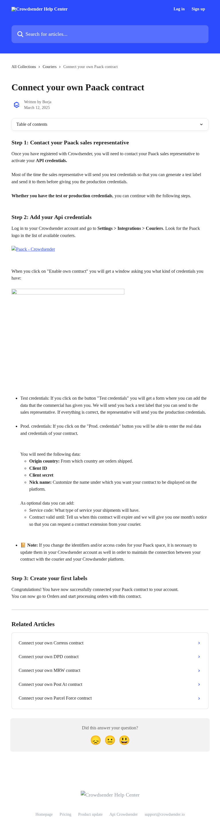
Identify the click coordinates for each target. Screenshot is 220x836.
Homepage (44, 814)
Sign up (198, 9)
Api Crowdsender (123, 814)
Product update (90, 814)
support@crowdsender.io (165, 814)
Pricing (65, 814)
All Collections (23, 67)
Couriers (49, 67)
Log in (179, 9)
